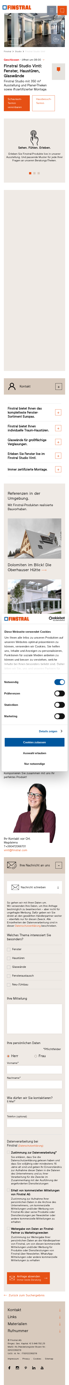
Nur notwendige (34, 763)
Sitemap (49, 1358)
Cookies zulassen (34, 742)
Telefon (17, 1116)
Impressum (13, 1358)
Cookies (37, 1358)
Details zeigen (48, 731)
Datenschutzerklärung (28, 925)
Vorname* (13, 1063)
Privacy (26, 1358)
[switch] (59, 693)
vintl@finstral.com (15, 850)
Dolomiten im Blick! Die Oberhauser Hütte (29, 567)
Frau (42, 1056)
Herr (14, 1056)
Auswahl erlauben (34, 753)
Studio (18, 51)
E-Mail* (11, 1101)
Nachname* (14, 1077)
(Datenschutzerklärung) (30, 1145)
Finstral (7, 51)
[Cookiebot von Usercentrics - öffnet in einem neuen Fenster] (49, 618)
